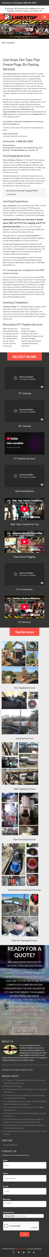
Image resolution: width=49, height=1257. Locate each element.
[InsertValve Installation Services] (20, 864)
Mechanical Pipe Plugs (10, 331)
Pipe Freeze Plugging (28, 338)
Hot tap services (8, 341)
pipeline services (37, 88)
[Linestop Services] (20, 713)
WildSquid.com (21, 1249)
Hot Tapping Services (24, 687)
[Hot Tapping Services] (20, 662)
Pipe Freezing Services (24, 839)
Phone (6, 1173)
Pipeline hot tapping (28, 331)
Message (7, 1199)
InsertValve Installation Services (24, 890)
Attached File (8, 1212)
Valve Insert (25, 346)
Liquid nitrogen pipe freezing (31, 341)
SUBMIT (24, 1234)
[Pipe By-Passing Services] (20, 915)
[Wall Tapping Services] (20, 763)
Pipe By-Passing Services (24, 940)
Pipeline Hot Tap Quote (29, 334)
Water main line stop (10, 329)
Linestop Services (24, 738)
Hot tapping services (10, 338)
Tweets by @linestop (10, 1145)
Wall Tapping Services (25, 788)
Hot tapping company (10, 336)
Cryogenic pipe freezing (29, 343)
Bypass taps (25, 329)
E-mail (6, 1186)
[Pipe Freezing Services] (20, 814)
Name (5, 1160)
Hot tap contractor (9, 343)
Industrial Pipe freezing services (32, 336)
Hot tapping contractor (11, 334)
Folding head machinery (11, 176)
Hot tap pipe (7, 346)
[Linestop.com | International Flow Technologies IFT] (11, 16)
